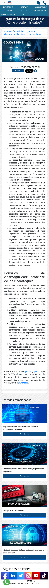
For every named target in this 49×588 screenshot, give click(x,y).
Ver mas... (24, 434)
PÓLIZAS (35, 583)
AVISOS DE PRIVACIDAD (17, 583)
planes (28, 371)
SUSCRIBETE (18, 71)
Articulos (8, 31)
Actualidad (19, 31)
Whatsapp (23, 383)
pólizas (37, 371)
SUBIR (30, 581)
